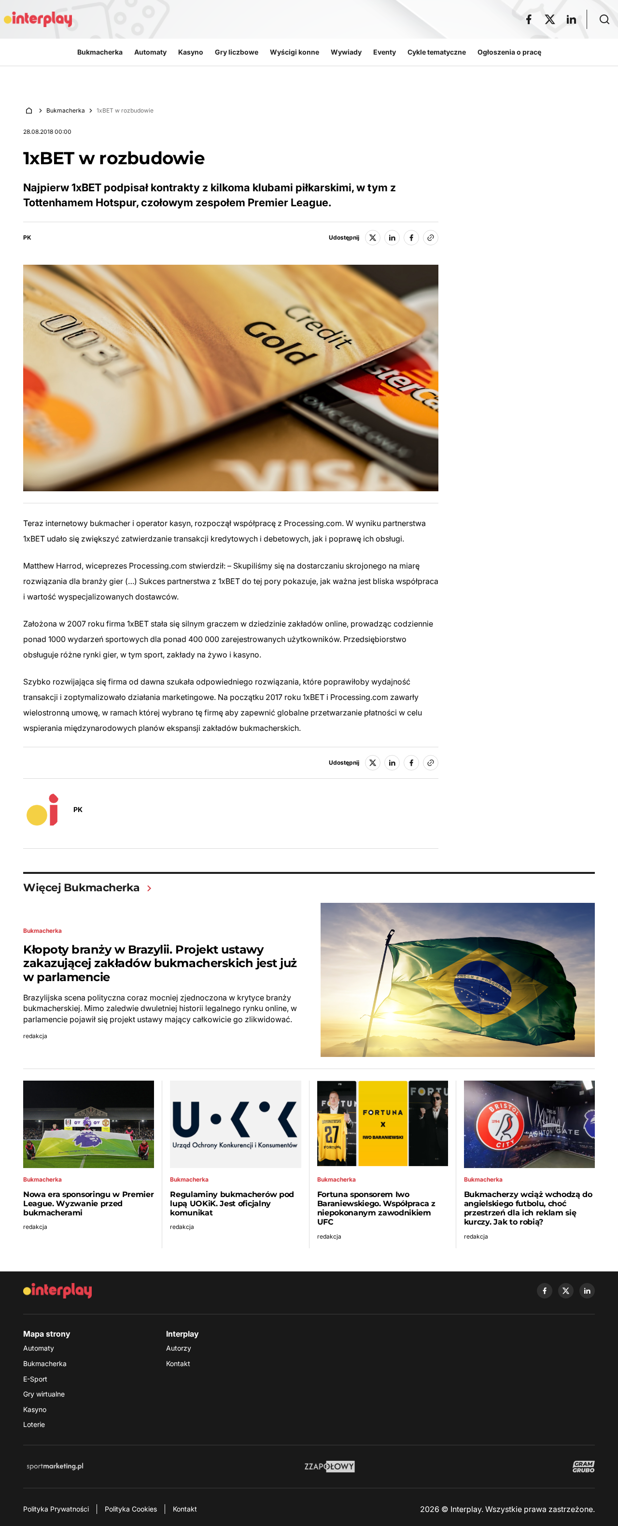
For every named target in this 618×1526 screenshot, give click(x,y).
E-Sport (35, 1379)
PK (27, 238)
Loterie (34, 1424)
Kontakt (178, 1363)
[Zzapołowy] (330, 1466)
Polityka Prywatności (56, 1509)
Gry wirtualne (44, 1394)
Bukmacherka (65, 110)
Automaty (38, 1348)
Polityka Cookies (131, 1509)
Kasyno (34, 1409)
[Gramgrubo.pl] (584, 1466)
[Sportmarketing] (55, 1466)
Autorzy (178, 1348)
